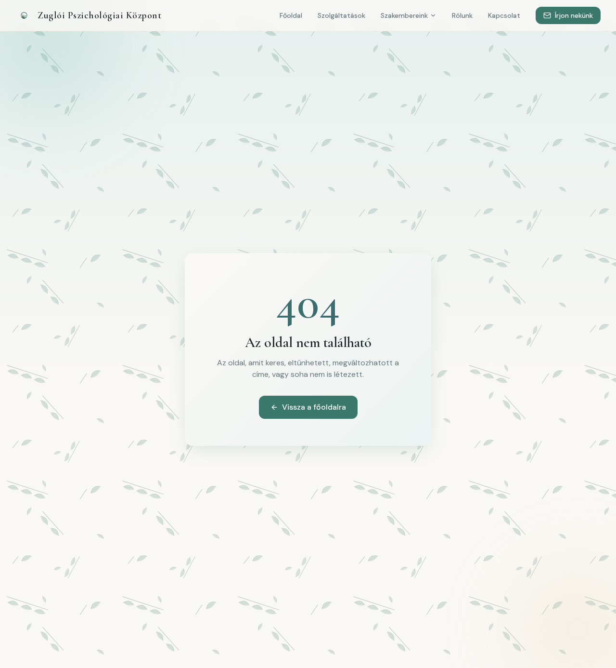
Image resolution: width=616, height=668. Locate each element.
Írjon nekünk (574, 15)
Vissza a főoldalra (314, 407)
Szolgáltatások (341, 15)
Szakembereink (404, 15)
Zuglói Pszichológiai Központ (99, 15)
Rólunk (462, 15)
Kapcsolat (504, 15)
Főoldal (291, 15)
